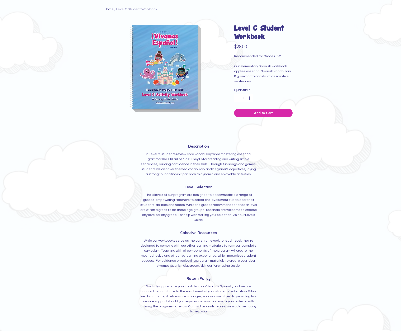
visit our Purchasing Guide (220, 265)
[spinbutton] (244, 98)
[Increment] (250, 98)
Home (109, 9)
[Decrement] (238, 98)
